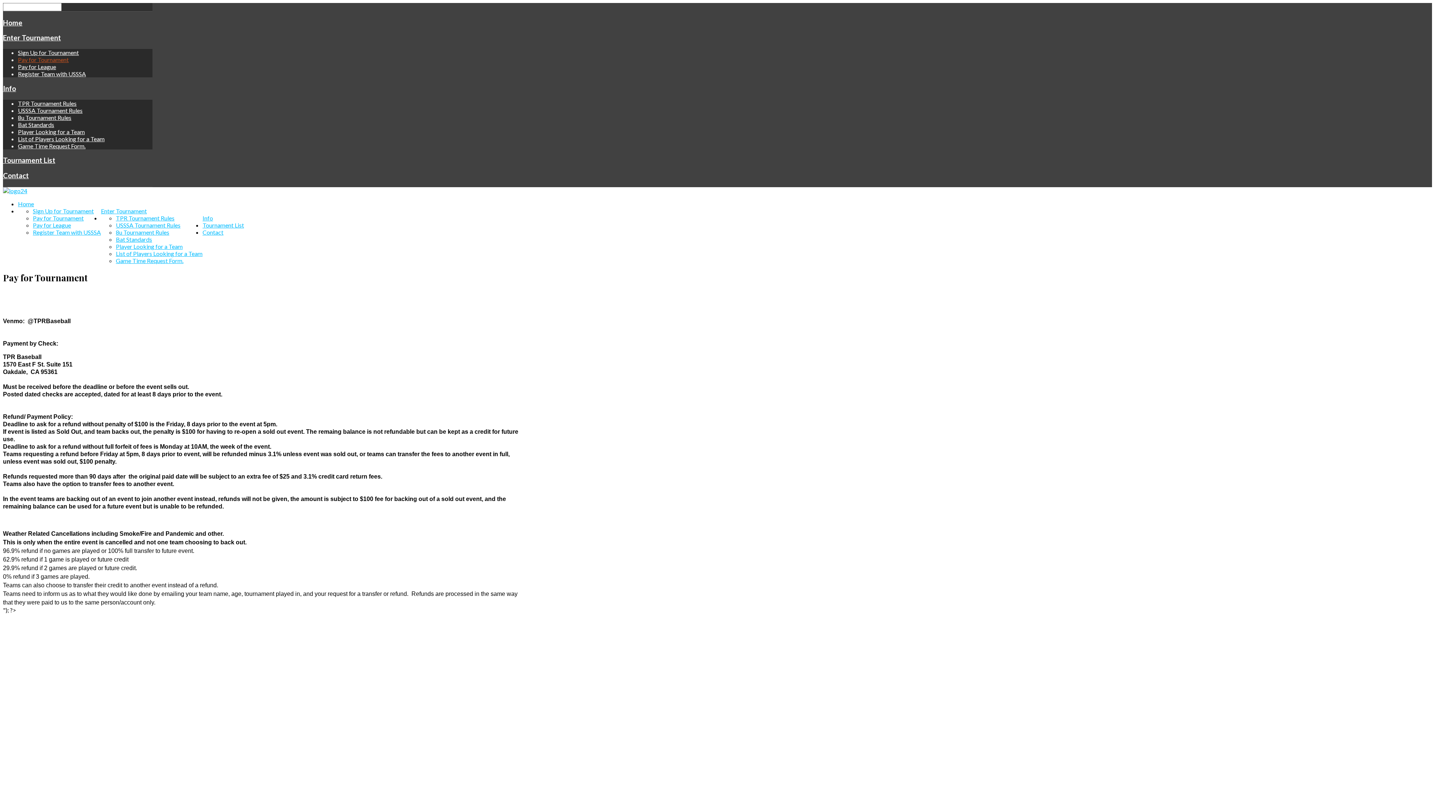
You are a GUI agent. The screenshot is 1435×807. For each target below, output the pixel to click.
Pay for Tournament (43, 59)
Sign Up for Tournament (48, 52)
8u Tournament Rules (44, 117)
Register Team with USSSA (52, 73)
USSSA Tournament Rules (50, 110)
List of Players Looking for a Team (61, 138)
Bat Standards (36, 124)
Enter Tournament (32, 38)
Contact (16, 175)
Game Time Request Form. (52, 145)
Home (12, 23)
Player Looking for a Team (51, 131)
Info (9, 88)
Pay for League (37, 66)
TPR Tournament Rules (47, 103)
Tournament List (29, 160)
